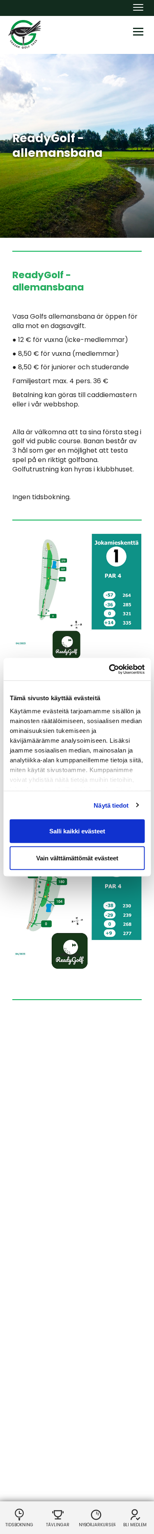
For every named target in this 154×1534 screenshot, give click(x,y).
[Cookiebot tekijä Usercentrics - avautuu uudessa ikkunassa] (110, 669)
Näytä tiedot (111, 805)
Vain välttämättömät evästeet (77, 857)
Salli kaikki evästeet (77, 831)
